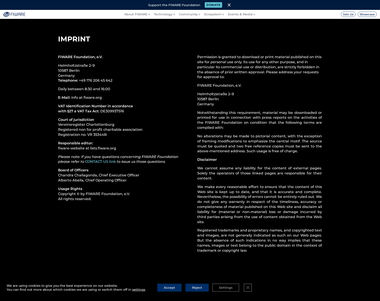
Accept (169, 288)
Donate (213, 5)
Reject (197, 288)
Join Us (348, 14)
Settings (225, 288)
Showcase (367, 14)
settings (138, 290)
